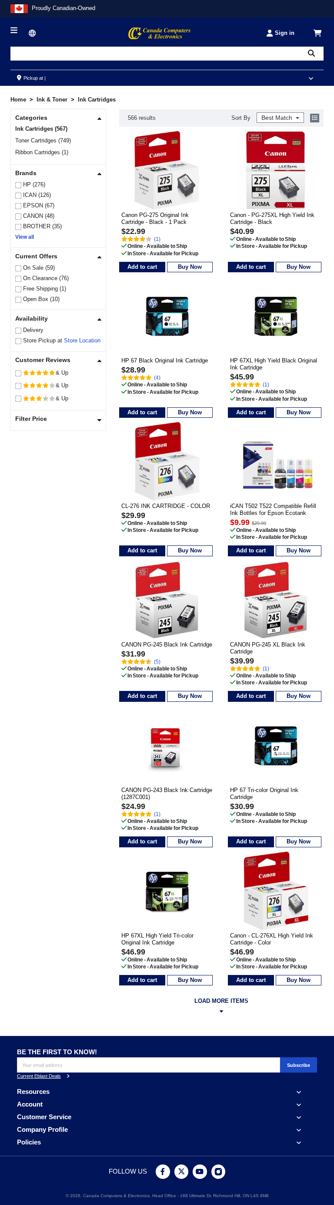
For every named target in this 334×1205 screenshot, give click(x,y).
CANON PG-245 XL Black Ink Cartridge (267, 648)
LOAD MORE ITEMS (221, 1001)
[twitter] (181, 1171)
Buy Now (190, 267)
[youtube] (200, 1171)
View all (24, 237)
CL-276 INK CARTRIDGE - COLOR (165, 506)
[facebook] (163, 1171)
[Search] (311, 53)
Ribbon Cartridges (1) (41, 152)
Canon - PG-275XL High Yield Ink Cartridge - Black (272, 218)
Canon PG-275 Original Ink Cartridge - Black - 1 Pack (155, 218)
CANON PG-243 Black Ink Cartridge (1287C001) (166, 793)
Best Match (277, 117)
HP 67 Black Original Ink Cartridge (164, 360)
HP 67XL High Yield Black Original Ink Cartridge (273, 364)
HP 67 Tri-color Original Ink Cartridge (264, 793)
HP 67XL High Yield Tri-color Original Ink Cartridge (157, 939)
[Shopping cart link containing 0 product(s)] (318, 33)
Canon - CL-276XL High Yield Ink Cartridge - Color (271, 939)
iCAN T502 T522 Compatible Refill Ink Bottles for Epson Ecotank (273, 509)
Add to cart (142, 267)
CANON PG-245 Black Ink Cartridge (166, 644)
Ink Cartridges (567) (41, 128)
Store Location (82, 340)
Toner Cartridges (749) (43, 140)
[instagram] (218, 1171)
